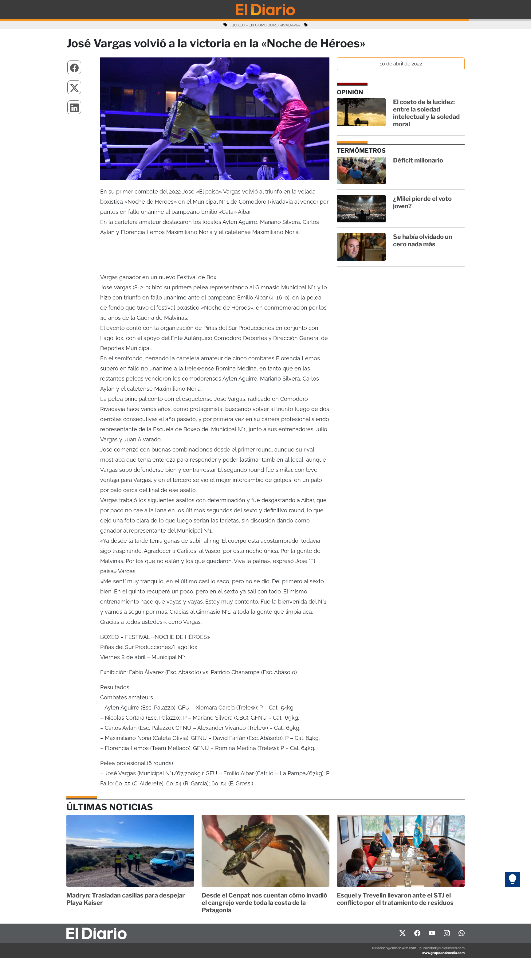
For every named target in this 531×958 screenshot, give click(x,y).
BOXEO (238, 25)
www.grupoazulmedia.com (443, 953)
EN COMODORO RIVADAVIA (274, 25)
